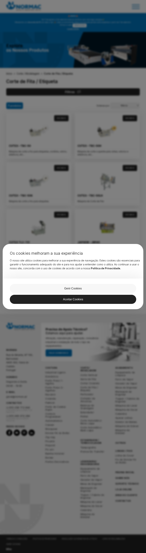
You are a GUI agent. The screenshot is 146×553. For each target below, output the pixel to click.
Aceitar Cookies (73, 299)
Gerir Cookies (73, 288)
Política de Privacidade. (106, 268)
